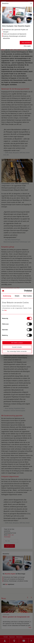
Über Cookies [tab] (27, 296)
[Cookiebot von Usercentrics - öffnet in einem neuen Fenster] (24, 291)
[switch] (29, 324)
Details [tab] (17, 296)
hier (5, 310)
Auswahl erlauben (17, 347)
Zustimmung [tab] (7, 296)
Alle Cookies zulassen (17, 343)
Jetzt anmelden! (26, 42)
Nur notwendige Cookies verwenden (17, 351)
